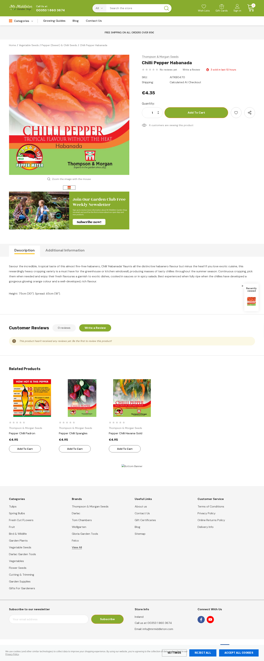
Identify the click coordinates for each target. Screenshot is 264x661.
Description (24, 250)
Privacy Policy (12, 654)
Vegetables (16, 561)
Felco (75, 540)
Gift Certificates (145, 520)
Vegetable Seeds (20, 547)
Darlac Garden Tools (22, 554)
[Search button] (166, 8)
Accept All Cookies (238, 652)
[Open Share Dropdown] (249, 112)
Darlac (76, 513)
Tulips (13, 506)
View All (77, 547)
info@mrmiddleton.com (158, 629)
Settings (174, 652)
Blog (137, 527)
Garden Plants (18, 540)
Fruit (12, 527)
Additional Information (65, 250)
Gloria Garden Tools (85, 534)
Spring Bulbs (17, 513)
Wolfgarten (79, 527)
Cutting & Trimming (21, 575)
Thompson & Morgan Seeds (90, 506)
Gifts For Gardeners (22, 588)
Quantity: (148, 103)
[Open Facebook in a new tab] (201, 619)
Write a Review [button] (191, 69)
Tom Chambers (82, 520)
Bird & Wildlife (18, 534)
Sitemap (140, 534)
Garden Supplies (20, 581)
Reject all (203, 652)
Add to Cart (25, 448)
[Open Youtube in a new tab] (210, 619)
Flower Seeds (17, 568)
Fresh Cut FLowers (21, 520)
